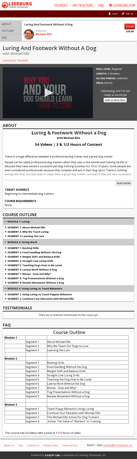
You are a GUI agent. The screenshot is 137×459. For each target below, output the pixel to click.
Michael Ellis (44, 34)
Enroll (129, 26)
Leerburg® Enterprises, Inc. (118, 445)
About (6, 24)
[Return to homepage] (17, 5)
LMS (57, 455)
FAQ (101, 5)
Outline (8, 31)
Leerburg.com (124, 5)
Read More (124, 183)
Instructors (83, 5)
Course (60, 5)
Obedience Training (15, 60)
